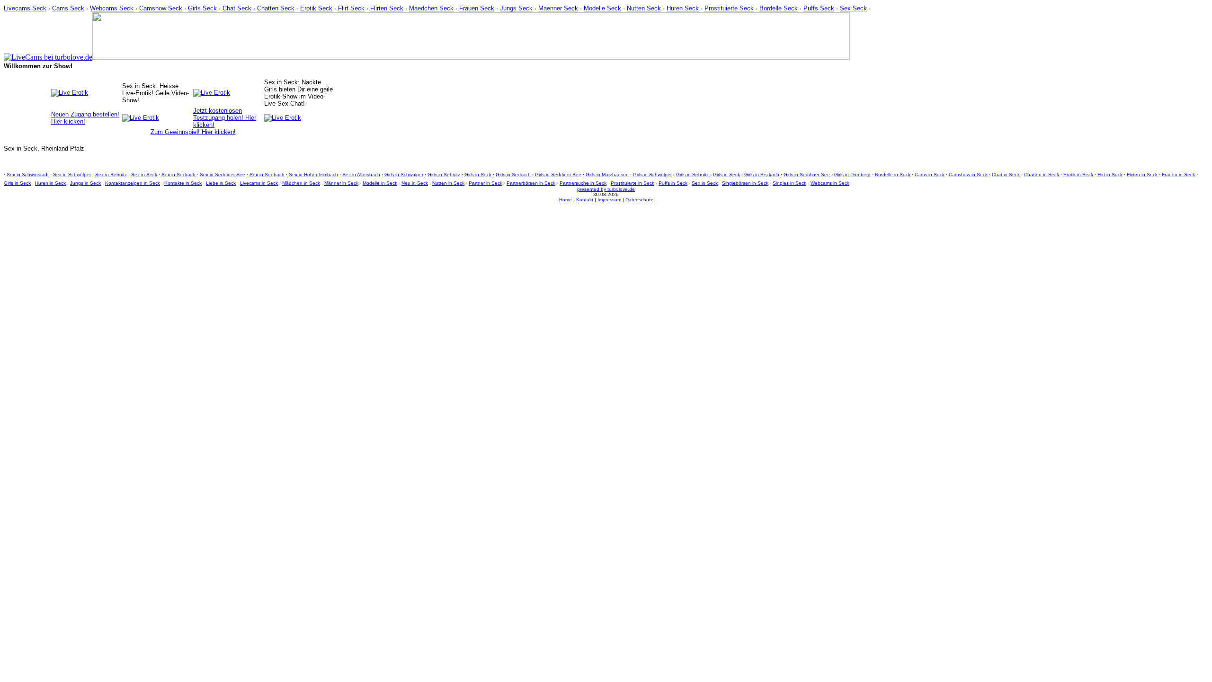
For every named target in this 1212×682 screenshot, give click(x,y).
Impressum (609, 199)
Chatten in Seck (1041, 174)
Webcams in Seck (830, 183)
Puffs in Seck (673, 183)
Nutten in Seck (448, 183)
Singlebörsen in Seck (745, 183)
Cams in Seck (930, 174)
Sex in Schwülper (72, 174)
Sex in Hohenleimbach (313, 174)
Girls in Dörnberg (852, 174)
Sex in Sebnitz (111, 174)
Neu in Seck (414, 183)
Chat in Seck (1006, 174)
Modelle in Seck (380, 183)
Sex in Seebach (267, 174)
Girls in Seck (477, 174)
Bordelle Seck (778, 8)
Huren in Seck (50, 183)
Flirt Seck (351, 8)
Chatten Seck (275, 8)
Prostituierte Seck (729, 8)
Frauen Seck (476, 8)
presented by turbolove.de (606, 189)
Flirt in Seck (1110, 174)
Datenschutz (639, 199)
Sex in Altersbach (361, 174)
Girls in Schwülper (403, 174)
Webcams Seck (112, 8)
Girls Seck (202, 8)
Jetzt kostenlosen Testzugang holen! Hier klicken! (224, 117)
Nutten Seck (644, 8)
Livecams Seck (25, 8)
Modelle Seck (602, 8)
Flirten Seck (386, 8)
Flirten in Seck (1142, 174)
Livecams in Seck (259, 183)
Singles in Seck (789, 183)
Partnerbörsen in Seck (531, 183)
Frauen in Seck (1178, 174)
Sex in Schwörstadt (28, 174)
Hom (564, 199)
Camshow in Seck (968, 174)
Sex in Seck (144, 174)
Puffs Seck (818, 8)
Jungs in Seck (85, 183)
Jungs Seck (516, 8)
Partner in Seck (485, 183)
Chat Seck (237, 8)
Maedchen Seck (431, 8)
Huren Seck (683, 8)
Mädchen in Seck (301, 183)
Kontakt (584, 199)
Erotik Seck (316, 8)
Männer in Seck (341, 183)
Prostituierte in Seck (632, 183)
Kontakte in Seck (183, 183)
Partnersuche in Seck (583, 183)
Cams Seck (68, 8)
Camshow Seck (160, 8)
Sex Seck (853, 8)
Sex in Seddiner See (222, 174)
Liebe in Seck (221, 183)
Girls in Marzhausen (607, 174)
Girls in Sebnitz (444, 174)
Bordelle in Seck (892, 174)
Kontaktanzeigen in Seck (132, 183)
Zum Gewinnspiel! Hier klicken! (193, 131)
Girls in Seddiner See (558, 174)
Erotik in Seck (1078, 174)
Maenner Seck (558, 8)
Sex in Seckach (178, 174)
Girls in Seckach (513, 174)
